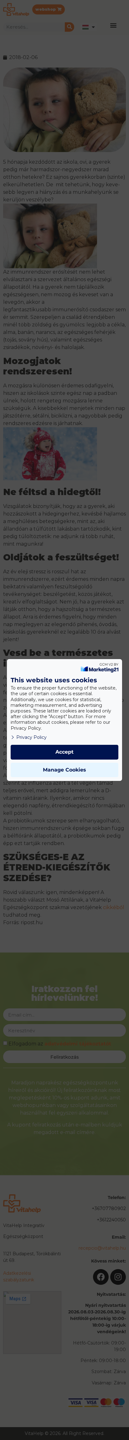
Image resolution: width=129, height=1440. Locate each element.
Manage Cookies (64, 770)
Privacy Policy (31, 737)
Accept (64, 752)
